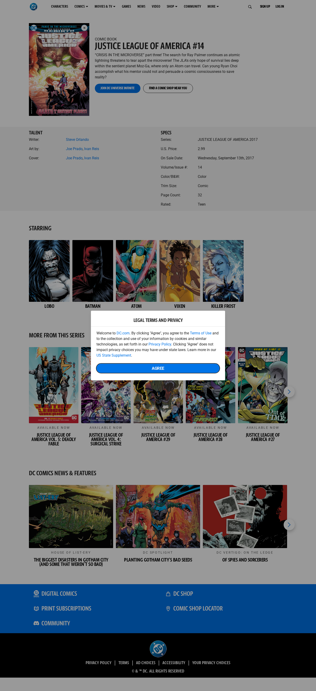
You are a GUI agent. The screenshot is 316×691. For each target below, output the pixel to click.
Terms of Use (200, 333)
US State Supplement (113, 355)
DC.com (123, 333)
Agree (158, 368)
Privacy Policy (160, 344)
